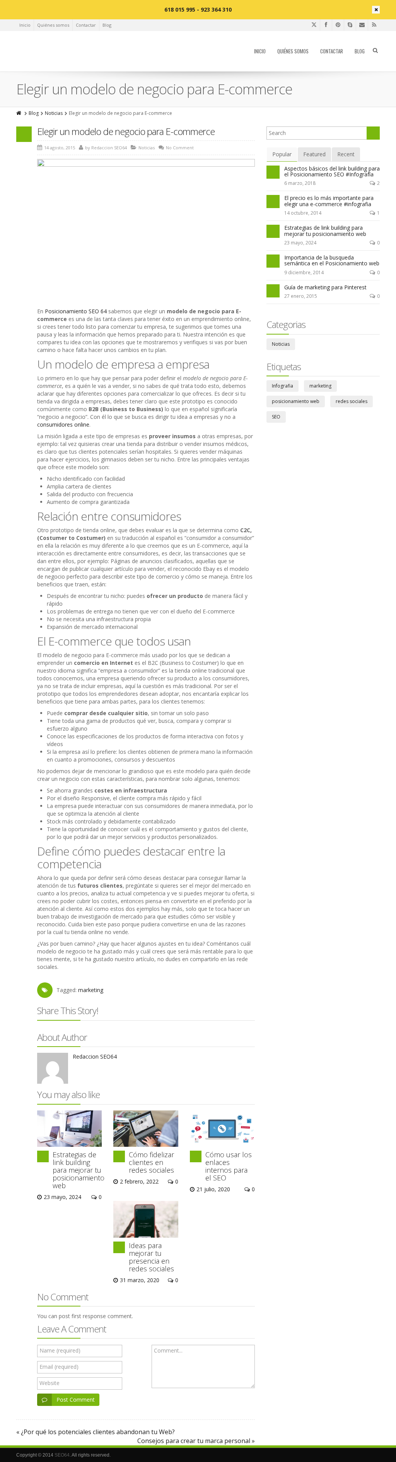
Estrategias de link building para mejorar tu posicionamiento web (78, 1170)
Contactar (86, 25)
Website (49, 1383)
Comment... (168, 1350)
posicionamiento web (295, 401)
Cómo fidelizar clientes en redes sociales (151, 1162)
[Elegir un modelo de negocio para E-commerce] (146, 216)
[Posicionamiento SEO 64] (60, 51)
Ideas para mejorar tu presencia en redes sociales (151, 1257)
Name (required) (59, 1350)
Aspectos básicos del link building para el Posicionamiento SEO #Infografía (332, 171)
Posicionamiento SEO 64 (76, 311)
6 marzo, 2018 (300, 183)
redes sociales (351, 401)
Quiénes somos (53, 25)
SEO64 (62, 1455)
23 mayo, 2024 (300, 242)
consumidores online (63, 424)
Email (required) (59, 1366)
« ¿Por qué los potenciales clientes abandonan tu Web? (95, 1432)
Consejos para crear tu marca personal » (196, 1440)
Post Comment (75, 1399)
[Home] (19, 113)
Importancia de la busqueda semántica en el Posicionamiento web (331, 260)
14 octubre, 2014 (302, 213)
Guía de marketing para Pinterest (325, 287)
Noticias (54, 113)
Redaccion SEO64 (95, 1056)
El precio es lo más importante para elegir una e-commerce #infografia (329, 200)
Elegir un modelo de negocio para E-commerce (126, 131)
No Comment (180, 147)
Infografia (282, 386)
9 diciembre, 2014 (304, 272)
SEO (276, 416)
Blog (106, 25)
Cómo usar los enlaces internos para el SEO (228, 1166)
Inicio (25, 25)
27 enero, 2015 (300, 296)
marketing (90, 990)
